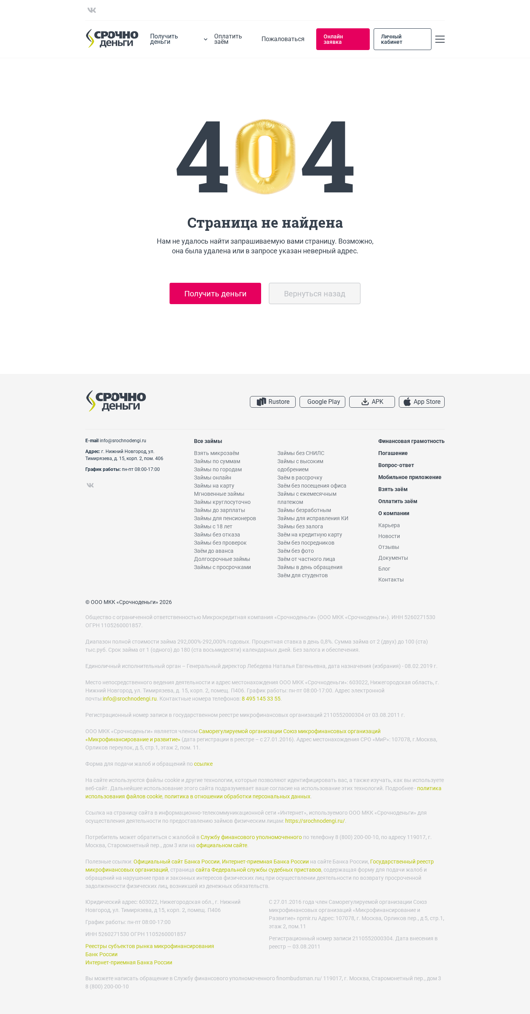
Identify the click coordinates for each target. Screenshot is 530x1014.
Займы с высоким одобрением (300, 465)
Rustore (278, 401)
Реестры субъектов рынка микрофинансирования (149, 946)
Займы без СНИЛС (300, 453)
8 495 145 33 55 (261, 699)
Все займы (208, 441)
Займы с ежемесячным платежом (306, 498)
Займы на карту (214, 486)
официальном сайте (221, 845)
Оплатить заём (228, 39)
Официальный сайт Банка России (176, 861)
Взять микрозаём (216, 453)
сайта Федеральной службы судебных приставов (258, 870)
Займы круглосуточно (222, 502)
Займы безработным (304, 510)
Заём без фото (295, 551)
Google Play (323, 401)
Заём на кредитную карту (309, 534)
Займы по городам (218, 469)
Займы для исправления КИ (312, 518)
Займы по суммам (217, 461)
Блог (384, 569)
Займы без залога (300, 526)
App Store (427, 401)
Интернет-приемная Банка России (265, 861)
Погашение (393, 453)
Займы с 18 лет (213, 526)
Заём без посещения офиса (311, 486)
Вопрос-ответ (396, 465)
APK (377, 401)
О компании (393, 513)
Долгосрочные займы (222, 559)
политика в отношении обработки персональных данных (237, 796)
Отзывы (388, 547)
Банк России (101, 954)
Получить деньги (215, 293)
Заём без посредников (305, 543)
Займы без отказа (217, 534)
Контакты (391, 579)
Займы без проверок (220, 543)
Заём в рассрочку (299, 477)
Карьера (389, 525)
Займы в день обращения (310, 567)
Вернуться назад (314, 293)
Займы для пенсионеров (225, 518)
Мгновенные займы (219, 494)
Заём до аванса (214, 551)
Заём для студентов (302, 575)
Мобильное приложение (410, 477)
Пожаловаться (283, 39)
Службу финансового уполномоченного (251, 837)
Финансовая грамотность (411, 441)
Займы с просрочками (222, 567)
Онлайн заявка (333, 39)
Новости (389, 536)
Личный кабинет (391, 39)
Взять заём (393, 489)
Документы (393, 558)
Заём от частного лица (306, 559)
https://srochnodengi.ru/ (315, 821)
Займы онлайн (212, 477)
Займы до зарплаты (219, 510)
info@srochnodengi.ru (123, 440)
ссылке (203, 764)
